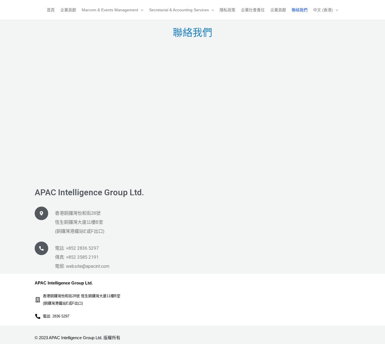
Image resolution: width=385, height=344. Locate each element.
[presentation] (140, 10)
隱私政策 (227, 10)
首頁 (51, 10)
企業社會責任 (253, 10)
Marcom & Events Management (110, 10)
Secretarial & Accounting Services (179, 10)
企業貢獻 (68, 10)
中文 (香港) (323, 10)
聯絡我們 (299, 10)
